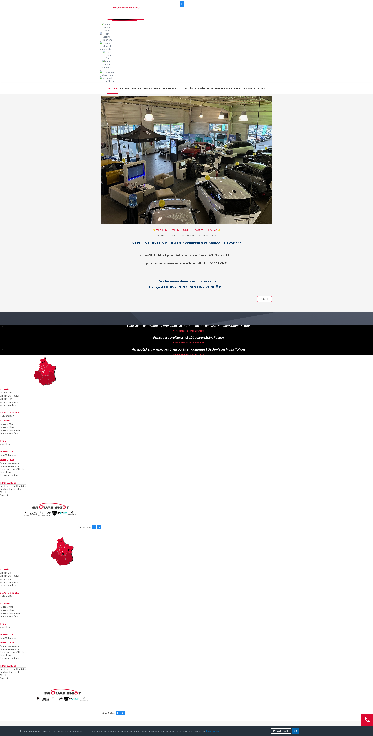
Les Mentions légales (10, 489)
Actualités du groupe (10, 463)
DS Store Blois (7, 416)
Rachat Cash (128, 88)
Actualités (185, 88)
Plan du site (5, 492)
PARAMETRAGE (281, 731)
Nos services (223, 88)
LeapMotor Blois (8, 455)
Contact (259, 88)
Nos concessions (165, 88)
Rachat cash (6, 472)
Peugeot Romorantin (10, 430)
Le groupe (145, 88)
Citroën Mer (6, 399)
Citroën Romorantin (9, 402)
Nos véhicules (204, 88)
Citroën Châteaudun (10, 396)
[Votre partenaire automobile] (186, 83)
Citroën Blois (6, 392)
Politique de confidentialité (13, 486)
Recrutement (243, 88)
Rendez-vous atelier (10, 466)
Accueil (113, 88)
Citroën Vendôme (8, 405)
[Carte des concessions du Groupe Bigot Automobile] (45, 371)
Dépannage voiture (9, 475)
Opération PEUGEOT (166, 235)
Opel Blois (5, 444)
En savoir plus (212, 731)
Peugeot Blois (7, 427)
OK (295, 731)
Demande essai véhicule (12, 469)
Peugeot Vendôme (9, 433)
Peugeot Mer (6, 424)
